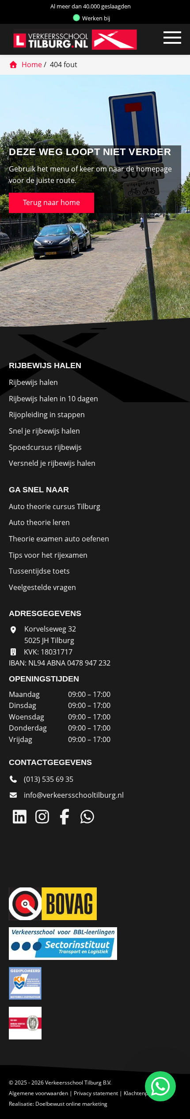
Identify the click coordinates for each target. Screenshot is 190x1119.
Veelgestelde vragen (42, 587)
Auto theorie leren (39, 522)
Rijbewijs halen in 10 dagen (53, 398)
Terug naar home (51, 202)
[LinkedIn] (19, 817)
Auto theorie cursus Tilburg (54, 506)
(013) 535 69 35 (47, 779)
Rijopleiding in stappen (47, 414)
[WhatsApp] (87, 817)
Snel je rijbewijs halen (44, 431)
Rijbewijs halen (33, 382)
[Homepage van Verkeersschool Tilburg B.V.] (71, 39)
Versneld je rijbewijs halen (52, 463)
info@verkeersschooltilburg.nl (74, 795)
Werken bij (95, 18)
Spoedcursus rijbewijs (45, 447)
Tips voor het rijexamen (48, 555)
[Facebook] (64, 817)
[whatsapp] (158, 1086)
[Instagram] (42, 817)
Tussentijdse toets (39, 571)
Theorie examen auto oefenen (59, 539)
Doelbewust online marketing (71, 1104)
